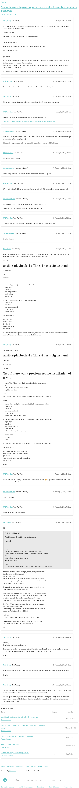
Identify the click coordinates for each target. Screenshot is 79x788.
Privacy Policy (43, 766)
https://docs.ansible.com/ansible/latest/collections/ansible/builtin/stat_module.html (29, 121)
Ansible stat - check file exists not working (17, 736)
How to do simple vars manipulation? (15, 753)
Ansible (3, 2)
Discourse (12, 771)
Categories (10, 766)
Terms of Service (30, 766)
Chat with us (40, 787)
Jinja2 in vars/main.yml (10, 744)
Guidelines (19, 766)
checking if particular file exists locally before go (19, 717)
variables (10, 755)
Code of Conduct (54, 787)
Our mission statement (7, 787)
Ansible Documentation (26, 787)
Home (3, 766)
